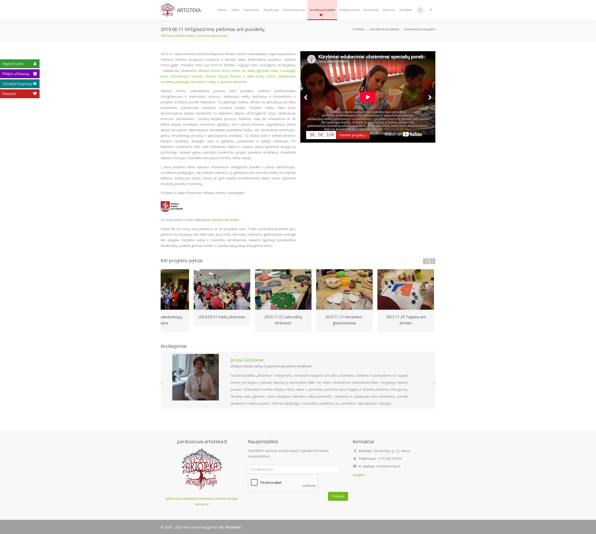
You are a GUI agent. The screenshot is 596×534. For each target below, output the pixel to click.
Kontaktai (406, 10)
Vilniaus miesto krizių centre (219, 70)
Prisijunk (338, 496)
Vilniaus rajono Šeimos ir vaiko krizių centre (240, 76)
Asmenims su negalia (419, 29)
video (190, 220)
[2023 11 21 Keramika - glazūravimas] (344, 289)
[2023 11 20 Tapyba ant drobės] (405, 289)
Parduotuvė (371, 10)
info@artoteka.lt (388, 466)
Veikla (235, 10)
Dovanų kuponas (294, 10)
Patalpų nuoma (349, 10)
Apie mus (389, 10)
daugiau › (359, 475)
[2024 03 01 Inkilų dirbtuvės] (222, 289)
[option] (222, 297)
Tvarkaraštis (251, 10)
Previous (306, 97)
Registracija (271, 10)
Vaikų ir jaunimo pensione (227, 82)
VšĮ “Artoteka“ (230, 527)
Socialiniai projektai (322, 10)
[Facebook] (431, 10)
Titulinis (222, 10)
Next (429, 97)
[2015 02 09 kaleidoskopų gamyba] (160, 289)
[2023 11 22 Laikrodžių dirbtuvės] (283, 289)
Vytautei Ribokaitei (225, 220)
